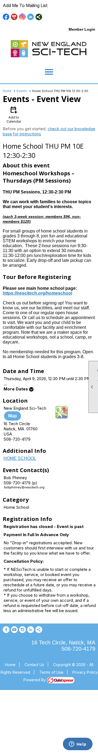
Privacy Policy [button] (85, 672)
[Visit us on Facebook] (6, 17)
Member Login (82, 29)
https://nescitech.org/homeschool (37, 293)
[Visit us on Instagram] (22, 17)
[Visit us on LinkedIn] (30, 17)
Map (12, 415)
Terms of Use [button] (51, 672)
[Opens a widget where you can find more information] (78, 744)
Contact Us (34, 664)
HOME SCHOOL (20, 458)
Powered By (35, 679)
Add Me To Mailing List (25, 5)
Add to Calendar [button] (14, 114)
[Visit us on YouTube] (14, 17)
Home (7, 91)
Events (22, 91)
